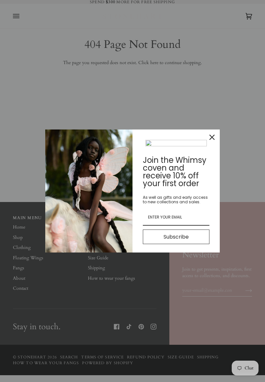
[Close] (212, 137)
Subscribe (176, 237)
